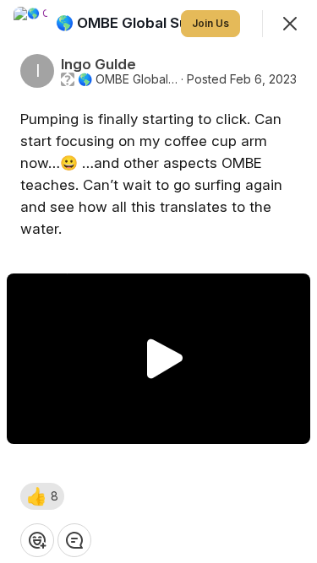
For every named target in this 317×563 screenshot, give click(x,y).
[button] (42, 496)
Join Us (210, 23)
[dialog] (158, 281)
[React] (37, 540)
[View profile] (30, 24)
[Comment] (74, 540)
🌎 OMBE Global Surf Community (128, 79)
